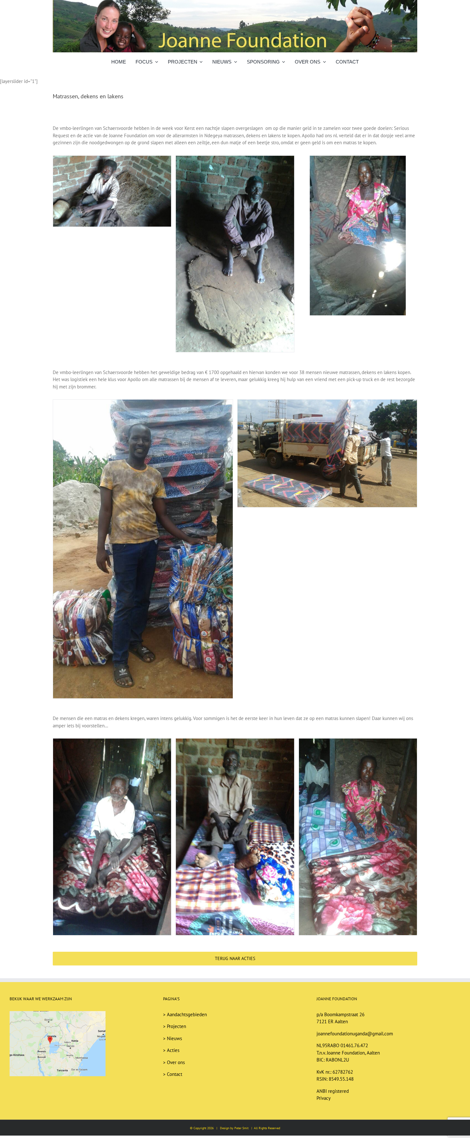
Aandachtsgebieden (187, 1014)
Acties (173, 1050)
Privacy (324, 1098)
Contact (174, 1074)
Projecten (176, 1026)
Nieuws (174, 1038)
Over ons (176, 1062)
